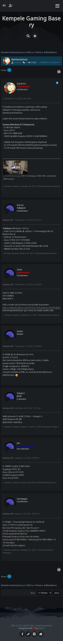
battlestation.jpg (13, 176)
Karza (20, 205)
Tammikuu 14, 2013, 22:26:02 (22, 284)
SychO (41, 628)
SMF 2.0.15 (16, 625)
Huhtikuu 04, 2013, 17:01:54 (21, 408)
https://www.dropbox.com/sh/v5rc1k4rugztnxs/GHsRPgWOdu (33, 307)
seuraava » (55, 62)
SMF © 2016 (29, 625)
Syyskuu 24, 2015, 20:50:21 (21, 513)
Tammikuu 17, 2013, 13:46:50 (22, 346)
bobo (20, 331)
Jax (18, 442)
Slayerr (21, 393)
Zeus (19, 269)
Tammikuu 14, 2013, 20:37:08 (17, 98)
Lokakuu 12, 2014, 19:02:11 (21, 458)
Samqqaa (22, 498)
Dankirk (17, 62)
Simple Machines (44, 625)
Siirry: (33, 593)
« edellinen (43, 62)
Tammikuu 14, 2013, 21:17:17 (22, 220)
